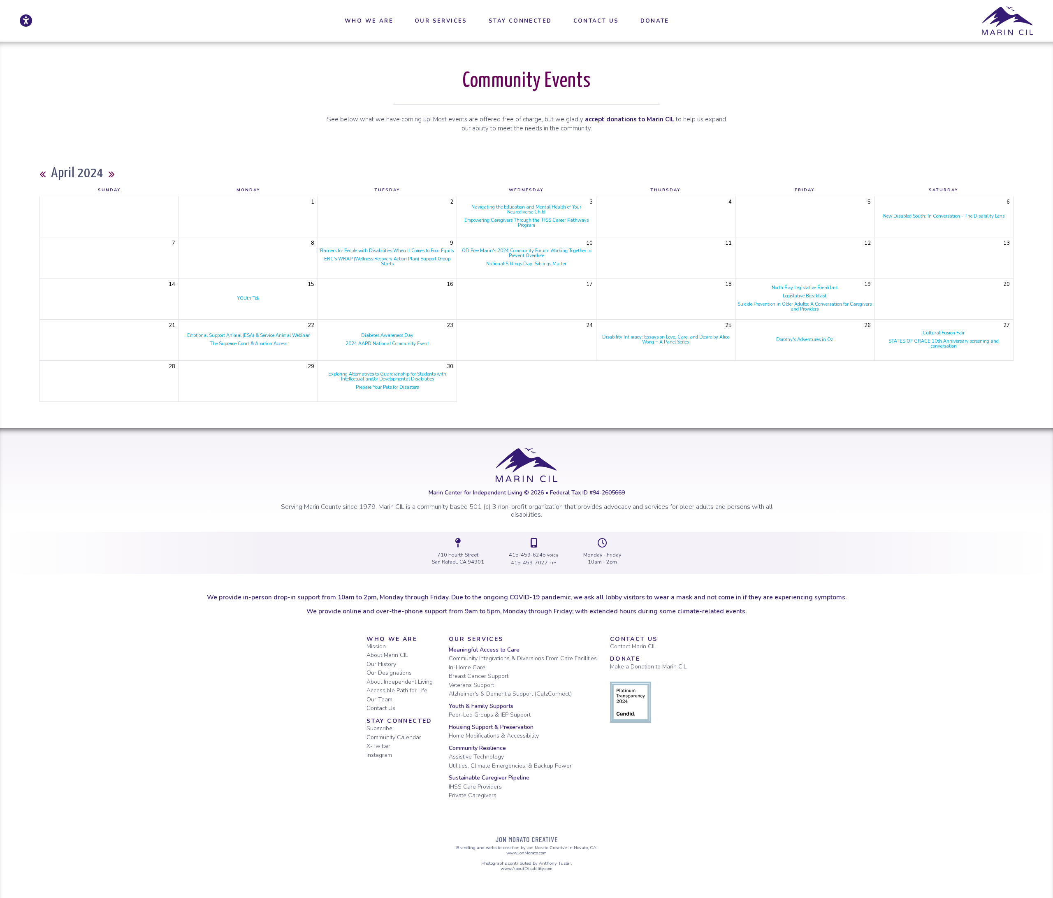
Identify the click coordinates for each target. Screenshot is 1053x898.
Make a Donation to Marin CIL (648, 667)
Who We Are (391, 639)
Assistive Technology (476, 757)
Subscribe (379, 728)
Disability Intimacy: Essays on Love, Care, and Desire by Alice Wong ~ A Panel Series (665, 339)
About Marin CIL (387, 655)
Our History (381, 664)
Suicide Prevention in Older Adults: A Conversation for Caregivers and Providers (805, 306)
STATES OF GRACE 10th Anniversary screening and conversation (943, 343)
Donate (625, 659)
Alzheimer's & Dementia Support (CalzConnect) (510, 694)
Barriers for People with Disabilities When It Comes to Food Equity (387, 251)
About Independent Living (399, 682)
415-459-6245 (534, 554)
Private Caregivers (472, 795)
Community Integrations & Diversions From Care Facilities (523, 658)
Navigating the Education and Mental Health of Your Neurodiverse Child (526, 209)
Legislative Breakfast (804, 296)
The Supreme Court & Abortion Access (248, 344)
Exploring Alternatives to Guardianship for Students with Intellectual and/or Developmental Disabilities (387, 376)
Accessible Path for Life (396, 690)
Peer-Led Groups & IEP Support (490, 715)
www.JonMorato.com (526, 853)
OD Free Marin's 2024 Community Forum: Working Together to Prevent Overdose (526, 253)
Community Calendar (393, 737)
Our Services (476, 639)
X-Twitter (378, 746)
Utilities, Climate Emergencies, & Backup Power (510, 766)
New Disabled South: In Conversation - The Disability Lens (943, 216)
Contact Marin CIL (633, 646)
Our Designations (389, 673)
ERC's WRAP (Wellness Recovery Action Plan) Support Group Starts (387, 261)
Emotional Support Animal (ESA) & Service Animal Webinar (248, 335)
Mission (376, 646)
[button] (369, 21)
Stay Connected (399, 721)
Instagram (379, 755)
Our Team (379, 699)
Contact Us (380, 708)
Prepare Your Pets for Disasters (387, 387)
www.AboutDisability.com (526, 869)
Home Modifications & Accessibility (494, 736)
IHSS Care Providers (475, 787)
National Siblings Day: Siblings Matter (526, 264)
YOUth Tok (248, 298)
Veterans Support (471, 685)
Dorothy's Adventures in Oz (804, 339)
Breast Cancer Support (478, 676)
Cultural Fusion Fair (944, 333)
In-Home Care (467, 667)
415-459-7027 (534, 562)
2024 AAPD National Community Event (387, 344)
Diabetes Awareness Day (387, 335)
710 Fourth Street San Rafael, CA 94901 (458, 558)
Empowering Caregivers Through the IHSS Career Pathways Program (526, 222)
